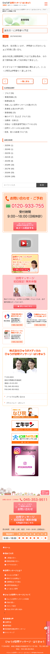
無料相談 (8, 625)
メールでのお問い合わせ (15, 397)
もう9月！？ (5, 81)
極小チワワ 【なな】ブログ (16, 116)
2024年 (7, 149)
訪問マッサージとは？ (13, 570)
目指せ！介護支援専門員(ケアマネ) (19, 124)
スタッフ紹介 (11, 606)
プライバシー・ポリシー (15, 403)
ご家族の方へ (11, 558)
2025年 (7, 145)
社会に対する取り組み (14, 609)
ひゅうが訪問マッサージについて (17, 595)
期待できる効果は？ (14, 578)
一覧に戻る (25, 81)
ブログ (5, 36)
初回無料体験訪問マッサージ (15, 629)
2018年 (7, 165)
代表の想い (10, 602)
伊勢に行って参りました (44, 81)
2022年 (7, 153)
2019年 (7, 161)
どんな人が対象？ (13, 575)
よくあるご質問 (12, 589)
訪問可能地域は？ (13, 585)
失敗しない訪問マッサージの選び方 (19, 105)
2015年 (7, 176)
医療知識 (8, 101)
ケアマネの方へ (12, 565)
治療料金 (8, 622)
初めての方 (9, 553)
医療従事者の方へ (13, 561)
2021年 (7, 157)
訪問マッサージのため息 (15, 128)
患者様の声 (9, 619)
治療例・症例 (10, 120)
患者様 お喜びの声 (12, 109)
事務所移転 (9, 97)
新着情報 (8, 113)
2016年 (7, 173)
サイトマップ (9, 632)
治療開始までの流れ (14, 582)
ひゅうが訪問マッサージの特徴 (18, 599)
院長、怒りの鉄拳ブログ (15, 132)
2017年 (7, 169)
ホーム (7, 547)
